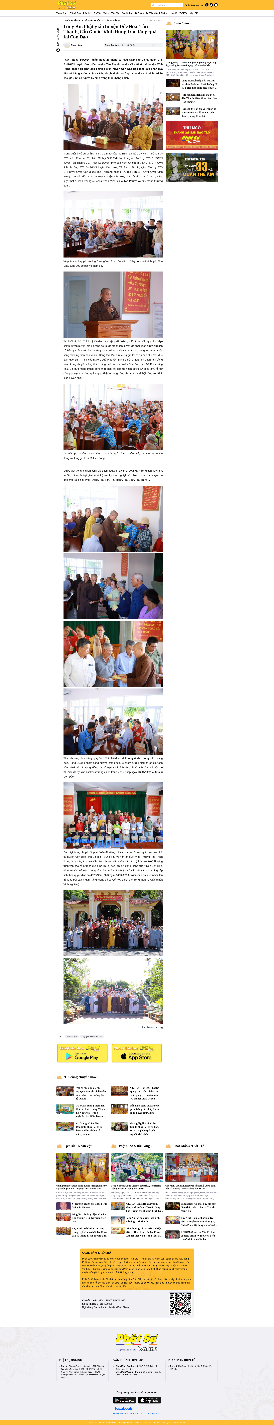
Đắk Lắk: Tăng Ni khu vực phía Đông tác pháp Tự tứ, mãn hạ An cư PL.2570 (144, 1109)
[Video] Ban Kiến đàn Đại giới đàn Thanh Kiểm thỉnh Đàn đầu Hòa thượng (199, 98)
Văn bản (115, 13)
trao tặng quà (72, 1037)
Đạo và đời (127, 13)
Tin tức (97, 13)
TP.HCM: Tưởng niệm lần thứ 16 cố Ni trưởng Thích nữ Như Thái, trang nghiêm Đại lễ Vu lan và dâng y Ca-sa (90, 1112)
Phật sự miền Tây (113, 20)
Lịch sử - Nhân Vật (78, 1146)
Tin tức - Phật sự (72, 20)
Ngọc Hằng (76, 45)
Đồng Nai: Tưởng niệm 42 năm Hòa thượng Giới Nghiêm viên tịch (89, 1218)
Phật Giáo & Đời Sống (134, 1146)
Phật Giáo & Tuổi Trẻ (188, 1146)
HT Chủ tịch (75, 13)
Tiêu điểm (181, 23)
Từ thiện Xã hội (92, 20)
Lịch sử (173, 13)
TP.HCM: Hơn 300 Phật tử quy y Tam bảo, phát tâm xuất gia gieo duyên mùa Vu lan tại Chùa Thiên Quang (144, 1095)
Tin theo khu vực (195, 5)
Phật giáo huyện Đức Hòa (92, 1037)
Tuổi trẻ (183, 13)
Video (106, 13)
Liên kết (87, 13)
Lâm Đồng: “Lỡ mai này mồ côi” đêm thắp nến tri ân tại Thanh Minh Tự (198, 1207)
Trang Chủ (61, 13)
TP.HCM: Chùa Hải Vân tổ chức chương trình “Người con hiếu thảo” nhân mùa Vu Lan (198, 1236)
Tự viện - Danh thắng (156, 13)
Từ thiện (139, 13)
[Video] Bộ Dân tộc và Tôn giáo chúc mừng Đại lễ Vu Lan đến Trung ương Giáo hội (199, 112)
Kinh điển (194, 13)
